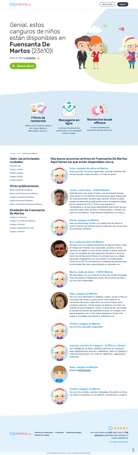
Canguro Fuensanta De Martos (22, 197)
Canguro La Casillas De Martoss (22, 221)
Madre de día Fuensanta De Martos (24, 193)
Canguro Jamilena (17, 231)
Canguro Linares (16, 169)
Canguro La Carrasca (18, 217)
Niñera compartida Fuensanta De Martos (26, 204)
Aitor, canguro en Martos (84, 367)
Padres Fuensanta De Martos (21, 200)
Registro (122, 4)
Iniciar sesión (107, 4)
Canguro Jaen (15, 166)
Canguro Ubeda (16, 176)
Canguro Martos (16, 180)
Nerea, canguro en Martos (84, 220)
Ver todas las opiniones (118, 442)
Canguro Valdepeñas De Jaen (22, 228)
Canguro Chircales (17, 224)
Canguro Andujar (17, 173)
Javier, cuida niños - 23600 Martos (90, 190)
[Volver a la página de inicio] (20, 4)
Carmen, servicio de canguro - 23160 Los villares (97, 345)
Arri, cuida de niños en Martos (87, 241)
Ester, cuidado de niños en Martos (89, 168)
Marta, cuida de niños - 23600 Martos (91, 272)
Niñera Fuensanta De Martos (21, 190)
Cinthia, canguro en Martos (85, 323)
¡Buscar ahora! (25, 66)
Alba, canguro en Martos (84, 293)
